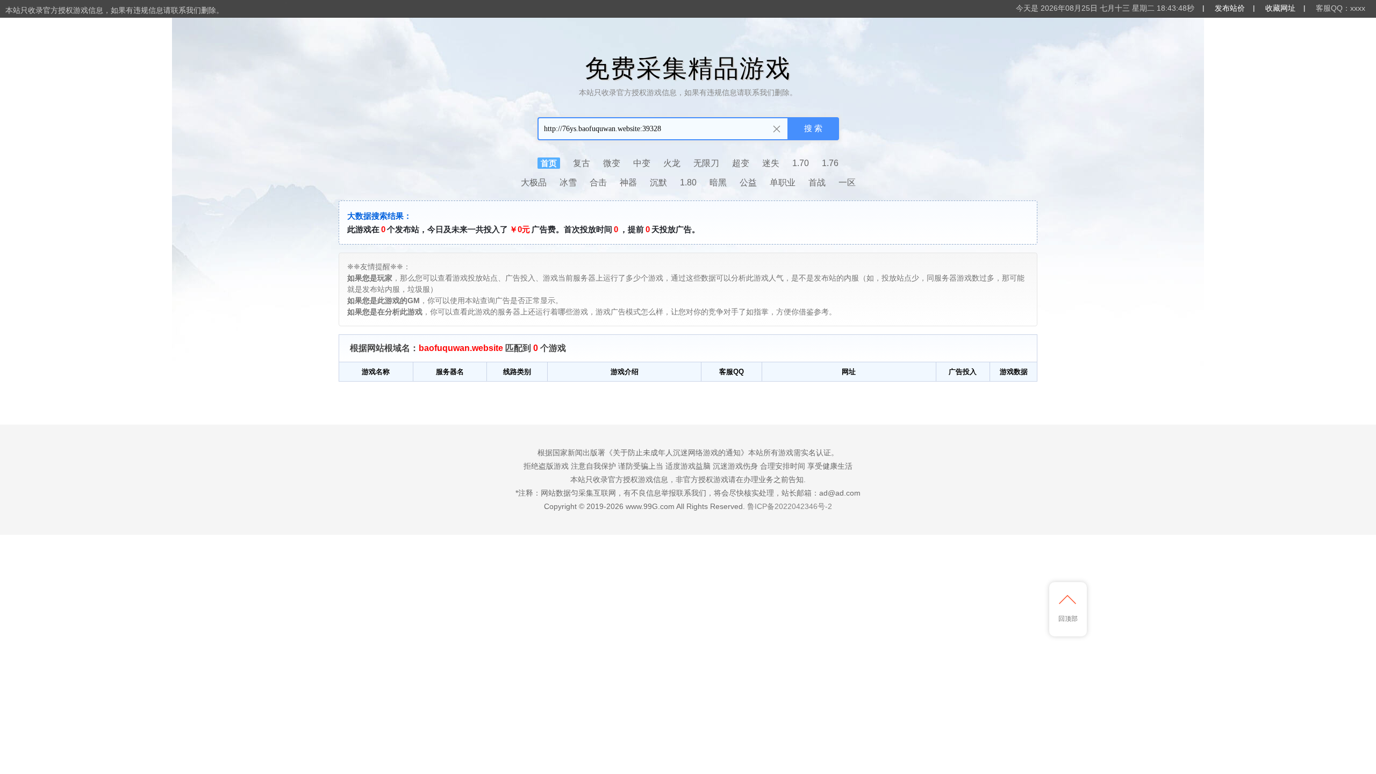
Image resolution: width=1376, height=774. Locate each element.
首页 (549, 163)
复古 (581, 163)
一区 (847, 182)
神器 (628, 182)
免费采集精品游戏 (688, 68)
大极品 (534, 182)
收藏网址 (1280, 8)
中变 (641, 163)
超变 (740, 163)
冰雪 (568, 182)
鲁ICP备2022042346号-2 (789, 506)
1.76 (830, 163)
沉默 (658, 182)
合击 (598, 182)
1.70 (800, 163)
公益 (748, 182)
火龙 (671, 163)
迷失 (770, 163)
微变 (611, 163)
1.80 (688, 182)
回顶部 (1068, 618)
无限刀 (706, 163)
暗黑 (718, 182)
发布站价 (1230, 8)
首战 (817, 182)
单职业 (783, 182)
